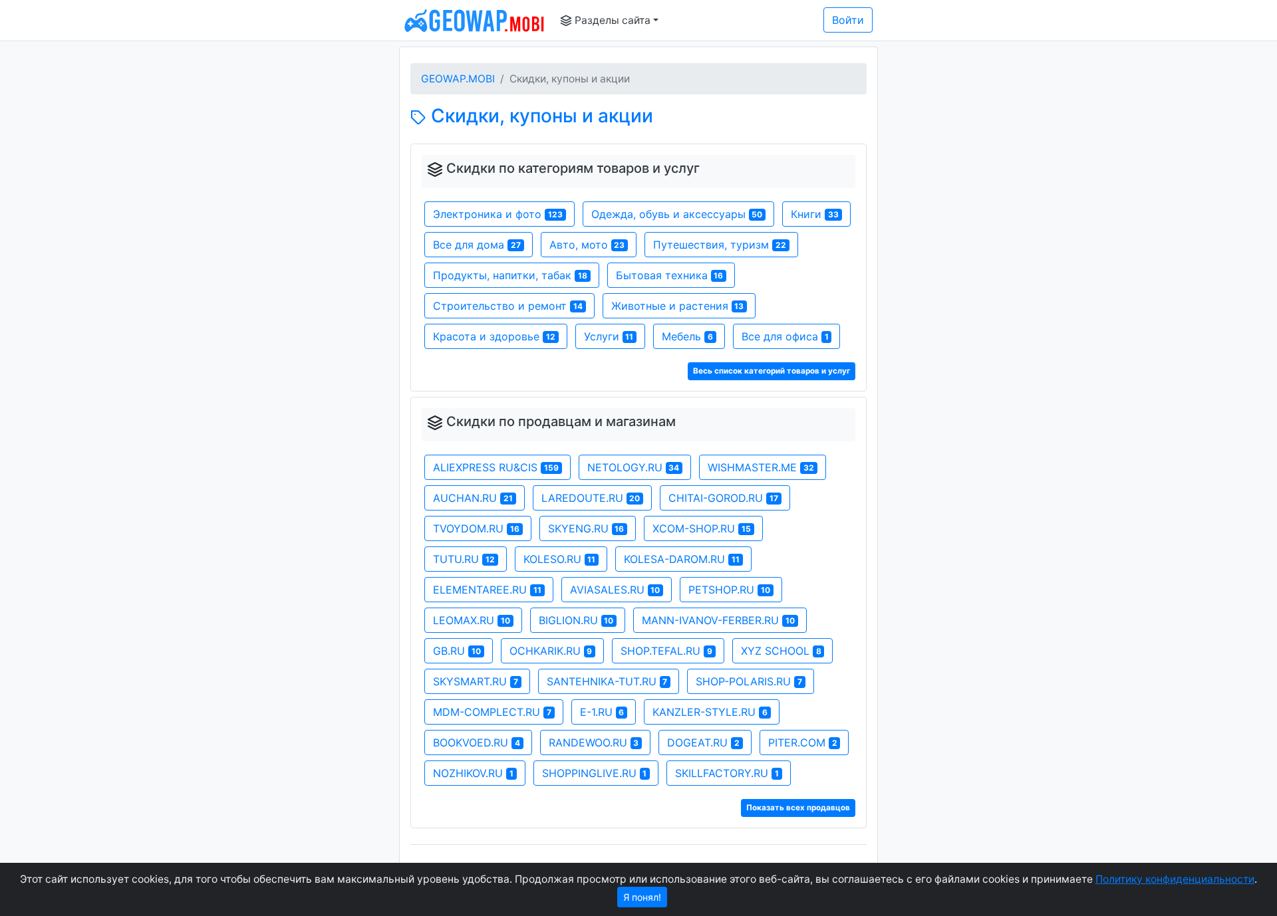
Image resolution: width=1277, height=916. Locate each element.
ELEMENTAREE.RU (487, 589)
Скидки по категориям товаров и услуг (573, 168)
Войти (848, 20)
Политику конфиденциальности (1174, 879)
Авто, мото (587, 244)
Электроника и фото (498, 214)
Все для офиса (785, 336)
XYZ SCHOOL (781, 650)
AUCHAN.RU (473, 498)
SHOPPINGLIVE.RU (594, 773)
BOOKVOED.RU (476, 742)
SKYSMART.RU (475, 681)
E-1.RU (602, 712)
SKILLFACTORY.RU (727, 773)
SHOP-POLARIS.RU (749, 681)
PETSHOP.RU (729, 589)
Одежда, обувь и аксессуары (677, 214)
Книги (815, 214)
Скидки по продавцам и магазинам (561, 421)
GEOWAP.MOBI (458, 78)
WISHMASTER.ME (761, 467)
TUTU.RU (464, 559)
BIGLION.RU (576, 620)
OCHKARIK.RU (551, 650)
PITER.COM (802, 742)
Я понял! (642, 897)
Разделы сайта (611, 20)
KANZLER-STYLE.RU (710, 712)
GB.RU (457, 650)
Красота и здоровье (494, 336)
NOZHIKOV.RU (473, 773)
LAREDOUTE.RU (590, 498)
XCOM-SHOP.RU (701, 528)
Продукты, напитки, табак (510, 275)
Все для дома (477, 244)
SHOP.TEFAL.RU (666, 650)
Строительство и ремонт (508, 305)
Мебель (687, 336)
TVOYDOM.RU (476, 528)
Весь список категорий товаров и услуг (771, 371)
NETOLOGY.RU (633, 467)
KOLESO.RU (559, 559)
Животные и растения (677, 305)
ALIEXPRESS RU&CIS (496, 467)
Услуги (609, 336)
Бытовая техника (670, 275)
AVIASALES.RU (615, 589)
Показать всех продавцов (798, 807)
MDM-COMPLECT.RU (492, 712)
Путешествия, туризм (719, 244)
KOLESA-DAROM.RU (682, 559)
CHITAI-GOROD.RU (723, 498)
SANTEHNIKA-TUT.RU (607, 681)
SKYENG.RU (586, 528)
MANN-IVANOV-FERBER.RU (718, 620)
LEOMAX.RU (471, 620)
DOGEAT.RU (703, 742)
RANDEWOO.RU (594, 742)
